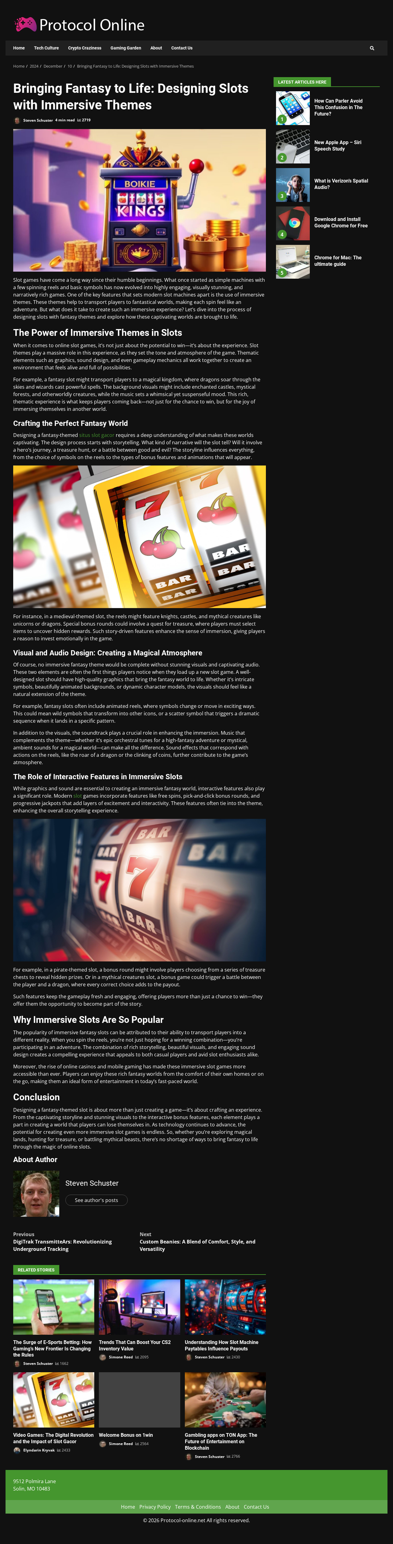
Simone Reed (120, 1357)
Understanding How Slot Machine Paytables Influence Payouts (225, 1307)
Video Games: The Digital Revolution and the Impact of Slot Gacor (53, 1400)
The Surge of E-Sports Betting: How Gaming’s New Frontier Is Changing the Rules (53, 1307)
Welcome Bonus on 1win (139, 1400)
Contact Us (182, 47)
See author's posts (96, 1200)
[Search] (372, 48)
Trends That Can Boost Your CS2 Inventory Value (139, 1307)
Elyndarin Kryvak (38, 1450)
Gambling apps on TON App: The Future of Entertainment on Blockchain (225, 1400)
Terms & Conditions (198, 1506)
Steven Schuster (37, 120)
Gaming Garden (126, 47)
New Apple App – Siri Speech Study (293, 146)
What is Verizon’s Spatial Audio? (293, 185)
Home (19, 47)
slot (77, 795)
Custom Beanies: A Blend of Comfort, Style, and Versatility (197, 1241)
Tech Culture (46, 47)
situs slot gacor (97, 435)
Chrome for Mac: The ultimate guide (293, 262)
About (156, 47)
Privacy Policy (155, 1506)
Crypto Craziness (84, 47)
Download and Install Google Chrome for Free (293, 223)
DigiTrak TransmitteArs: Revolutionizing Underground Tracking (62, 1241)
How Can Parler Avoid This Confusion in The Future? (293, 108)
